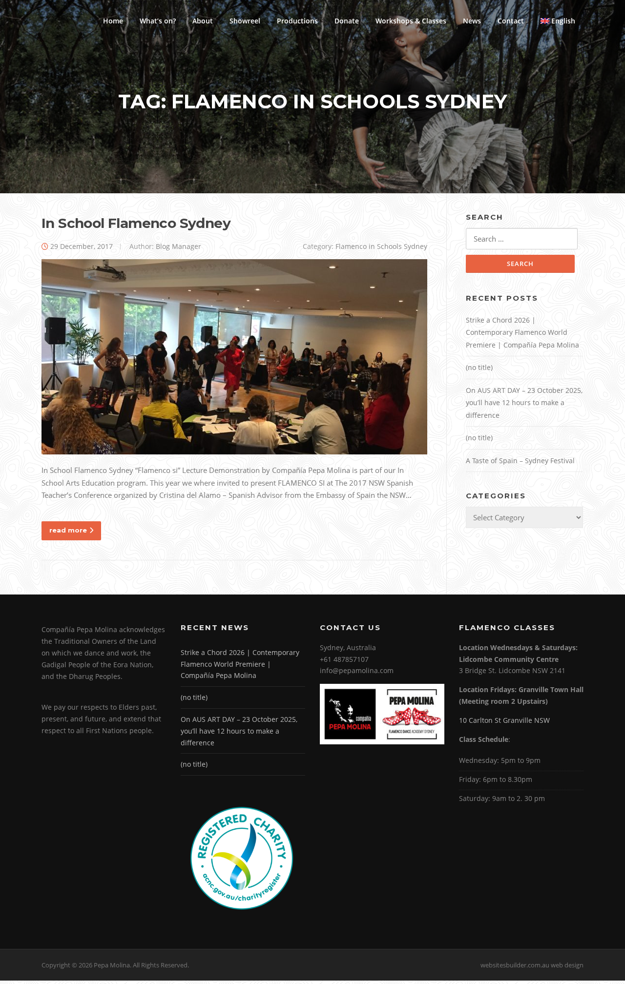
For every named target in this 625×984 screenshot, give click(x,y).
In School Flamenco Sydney (136, 223)
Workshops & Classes (410, 20)
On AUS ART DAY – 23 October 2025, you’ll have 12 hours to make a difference (524, 403)
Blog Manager (178, 246)
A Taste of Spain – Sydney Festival (520, 460)
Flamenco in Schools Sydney (381, 246)
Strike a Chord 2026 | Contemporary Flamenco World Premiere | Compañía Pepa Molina (522, 332)
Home (113, 20)
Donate (346, 20)
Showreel (244, 20)
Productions (297, 20)
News (472, 20)
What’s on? (158, 20)
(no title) (479, 367)
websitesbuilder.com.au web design (531, 965)
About (202, 20)
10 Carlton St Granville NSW (504, 720)
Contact (511, 20)
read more (68, 530)
